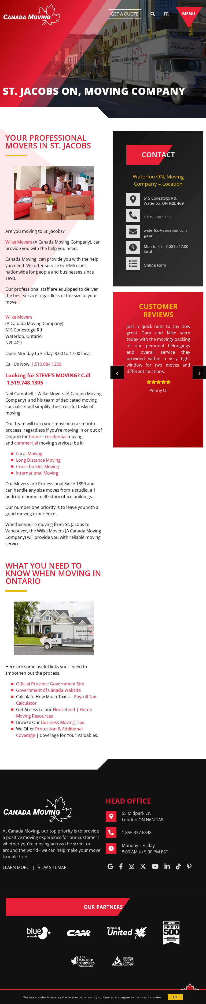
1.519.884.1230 (46, 364)
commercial (26, 443)
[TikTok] (178, 867)
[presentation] (117, 372)
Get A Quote (124, 14)
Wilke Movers (18, 242)
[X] (143, 867)
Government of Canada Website (48, 690)
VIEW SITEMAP (52, 867)
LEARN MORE (16, 867)
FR (166, 14)
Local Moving (29, 454)
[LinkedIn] (167, 867)
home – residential (48, 436)
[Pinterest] (189, 867)
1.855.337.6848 (137, 832)
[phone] (114, 832)
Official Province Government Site (50, 684)
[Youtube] (155, 867)
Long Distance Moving (38, 460)
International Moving (37, 473)
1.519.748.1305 (25, 382)
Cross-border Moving (37, 466)
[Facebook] (121, 867)
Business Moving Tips (62, 722)
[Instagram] (131, 867)
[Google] (110, 867)
